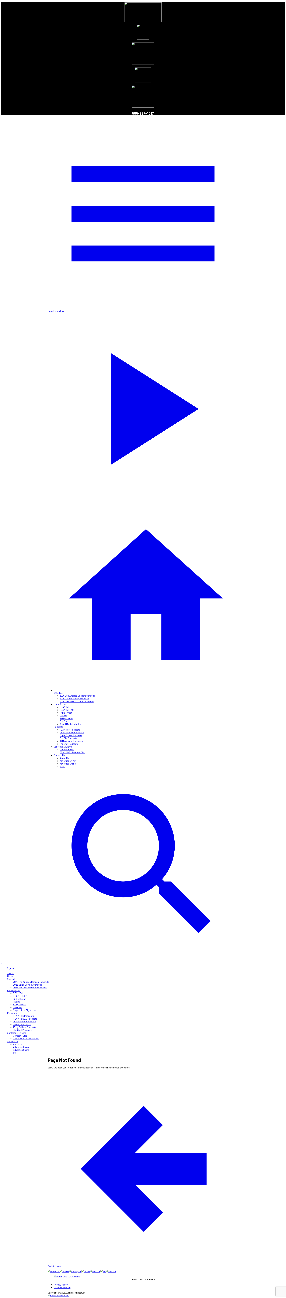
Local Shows (60, 704)
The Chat (64, 721)
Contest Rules (67, 749)
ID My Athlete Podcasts (71, 740)
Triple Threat (66, 712)
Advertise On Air (68, 760)
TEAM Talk (65, 706)
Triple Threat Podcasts (71, 735)
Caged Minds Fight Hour (71, 723)
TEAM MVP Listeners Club (72, 752)
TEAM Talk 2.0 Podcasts (72, 732)
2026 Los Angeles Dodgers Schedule (77, 695)
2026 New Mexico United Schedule (77, 701)
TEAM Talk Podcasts (70, 729)
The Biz (63, 715)
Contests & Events (63, 746)
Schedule (58, 692)
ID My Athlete (66, 718)
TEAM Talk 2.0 (67, 709)
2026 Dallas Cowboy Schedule (74, 698)
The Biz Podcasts (68, 738)
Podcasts (58, 726)
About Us (64, 757)
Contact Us (59, 755)
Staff (62, 766)
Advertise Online (68, 763)
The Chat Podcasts (69, 743)
